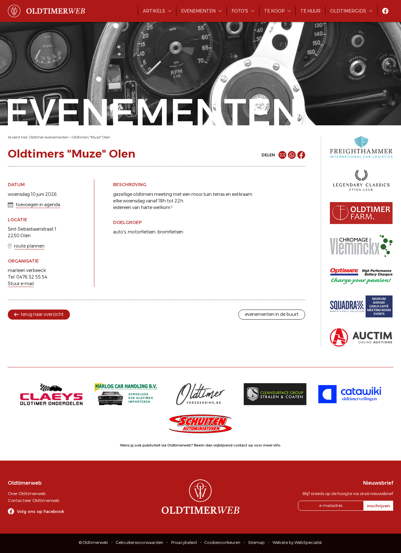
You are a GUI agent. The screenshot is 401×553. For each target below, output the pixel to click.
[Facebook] (301, 155)
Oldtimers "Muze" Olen (91, 137)
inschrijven (378, 505)
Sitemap (256, 542)
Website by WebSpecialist (297, 542)
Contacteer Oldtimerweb (33, 500)
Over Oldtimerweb (26, 493)
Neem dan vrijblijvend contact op (223, 445)
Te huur (310, 11)
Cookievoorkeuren (222, 542)
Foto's (240, 11)
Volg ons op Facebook (40, 511)
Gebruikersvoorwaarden (139, 542)
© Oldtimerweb (93, 542)
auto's (119, 232)
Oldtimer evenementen (49, 137)
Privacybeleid (184, 542)
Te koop (274, 11)
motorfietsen (141, 232)
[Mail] (282, 155)
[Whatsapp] (292, 155)
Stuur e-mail (21, 283)
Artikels (154, 11)
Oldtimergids (348, 11)
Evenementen (198, 11)
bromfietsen (170, 232)
